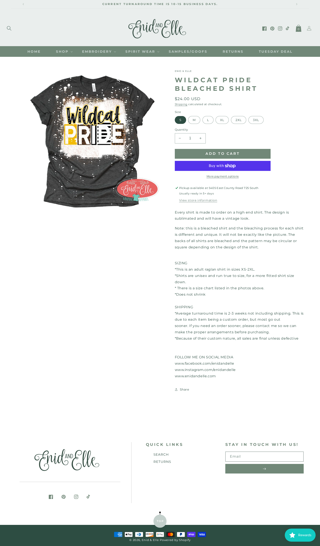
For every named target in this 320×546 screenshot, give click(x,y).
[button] (9, 27)
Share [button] (184, 389)
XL (222, 120)
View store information (198, 200)
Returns (162, 462)
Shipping (181, 104)
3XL (256, 120)
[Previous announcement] (23, 4)
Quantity (181, 129)
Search (161, 454)
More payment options (223, 176)
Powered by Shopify (175, 540)
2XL (239, 120)
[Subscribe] (264, 469)
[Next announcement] (296, 4)
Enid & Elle (150, 540)
